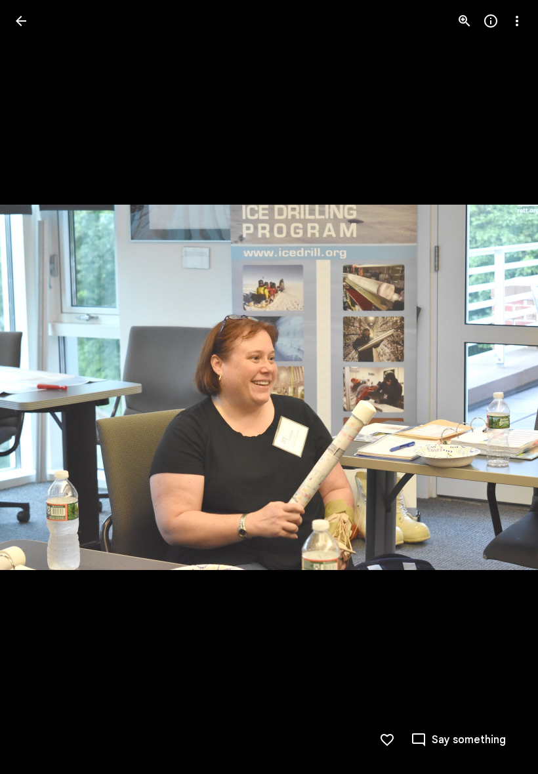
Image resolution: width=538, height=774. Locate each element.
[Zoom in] (464, 21)
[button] (36, 387)
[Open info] (491, 21)
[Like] (387, 740)
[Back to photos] (21, 21)
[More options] (517, 21)
